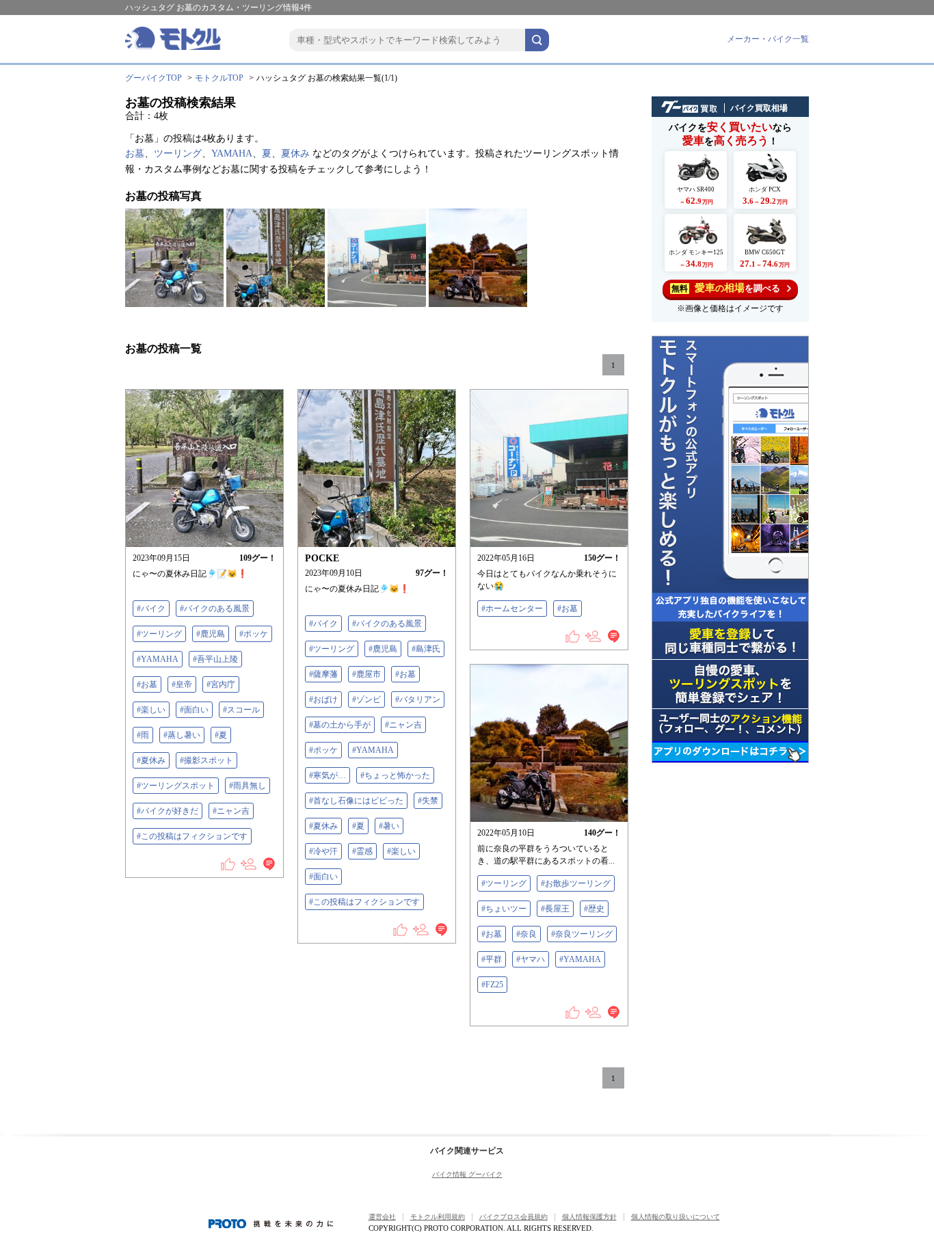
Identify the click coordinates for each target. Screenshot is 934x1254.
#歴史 (594, 908)
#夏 (221, 735)
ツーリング (178, 153)
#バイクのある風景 (215, 608)
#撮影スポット (206, 760)
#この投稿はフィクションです (192, 836)
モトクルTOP (219, 78)
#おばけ (323, 699)
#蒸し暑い (181, 735)
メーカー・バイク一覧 (768, 39)
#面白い (194, 710)
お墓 (134, 153)
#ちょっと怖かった (395, 775)
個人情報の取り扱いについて (675, 1216)
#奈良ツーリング (582, 934)
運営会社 (382, 1216)
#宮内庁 (220, 684)
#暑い (389, 826)
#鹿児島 (210, 634)
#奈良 (526, 934)
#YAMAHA (157, 659)
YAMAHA (231, 153)
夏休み (295, 153)
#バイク (151, 608)
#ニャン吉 (231, 811)
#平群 (491, 959)
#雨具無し (247, 785)
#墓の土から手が (340, 725)
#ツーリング (159, 634)
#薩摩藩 (323, 674)
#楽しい (151, 710)
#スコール (241, 710)
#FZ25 (492, 984)
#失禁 (428, 800)
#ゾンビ (366, 699)
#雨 (143, 735)
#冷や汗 (323, 851)
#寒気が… (327, 775)
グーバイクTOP (153, 78)
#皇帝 (182, 684)
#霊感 (362, 851)
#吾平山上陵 (215, 659)
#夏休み (151, 760)
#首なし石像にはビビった (356, 800)
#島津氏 (426, 649)
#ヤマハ (530, 959)
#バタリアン (417, 699)
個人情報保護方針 (589, 1216)
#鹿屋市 (366, 674)
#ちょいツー (503, 908)
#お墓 (147, 684)
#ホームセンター (512, 608)
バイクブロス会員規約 (513, 1216)
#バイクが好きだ (167, 811)
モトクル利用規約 (437, 1216)
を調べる (725, 287)
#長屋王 (555, 908)
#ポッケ (253, 634)
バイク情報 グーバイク (467, 1174)
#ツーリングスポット (176, 785)
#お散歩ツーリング (576, 883)
